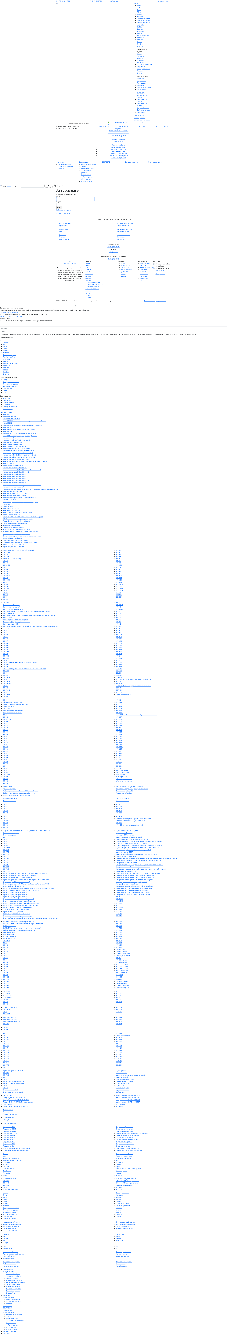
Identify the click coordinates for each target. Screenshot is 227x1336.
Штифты (140, 44)
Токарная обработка (13, 1274)
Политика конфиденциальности (155, 301)
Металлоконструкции (144, 65)
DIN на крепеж (86, 179)
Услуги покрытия (123, 226)
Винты (139, 10)
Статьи (83, 166)
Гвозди (139, 54)
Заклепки (140, 16)
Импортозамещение (65, 164)
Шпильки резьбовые (92, 282)
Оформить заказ (7, 337)
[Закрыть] (0, 340)
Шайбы (139, 27)
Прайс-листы (63, 226)
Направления (141, 81)
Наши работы (10, 1293)
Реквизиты (121, 237)
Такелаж (139, 71)
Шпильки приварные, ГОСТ (95, 285)
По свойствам (141, 89)
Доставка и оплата (123, 235)
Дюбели (139, 14)
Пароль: (59, 202)
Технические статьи (88, 168)
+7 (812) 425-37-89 (113, 247)
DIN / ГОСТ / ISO (64, 231)
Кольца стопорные (143, 18)
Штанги (139, 42)
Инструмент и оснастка (11, 382)
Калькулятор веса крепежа (15, 1321)
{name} (9, 186)
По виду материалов (144, 87)
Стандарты (140, 85)
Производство (8, 1270)
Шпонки (140, 40)
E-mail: (58, 196)
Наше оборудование (13, 1291)
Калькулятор (63, 229)
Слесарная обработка (13, 1284)
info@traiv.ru (113, 252)
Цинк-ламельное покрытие (15, 1282)
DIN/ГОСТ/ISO (7, 1308)
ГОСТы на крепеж (87, 177)
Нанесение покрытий (13, 1289)
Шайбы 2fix (141, 93)
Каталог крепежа (65, 223)
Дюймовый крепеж (143, 110)
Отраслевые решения (65, 166)
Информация (160, 274)
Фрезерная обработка (13, 1276)
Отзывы (62, 237)
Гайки (139, 12)
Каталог (123, 263)
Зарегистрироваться (63, 213)
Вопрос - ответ (86, 175)
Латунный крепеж (143, 108)
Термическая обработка (14, 1280)
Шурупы (140, 46)
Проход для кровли (143, 23)
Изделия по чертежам (13, 1287)
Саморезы (140, 25)
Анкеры (139, 6)
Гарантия (61, 168)
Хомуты (139, 73)
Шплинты (140, 38)
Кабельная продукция (10, 384)
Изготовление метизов (125, 223)
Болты (139, 8)
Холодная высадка (12, 1278)
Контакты (120, 239)
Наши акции (141, 112)
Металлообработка (147, 267)
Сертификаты (64, 239)
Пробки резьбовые (143, 20)
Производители (142, 83)
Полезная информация (89, 164)
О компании (7, 1295)
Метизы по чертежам (124, 229)
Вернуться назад (6, 412)
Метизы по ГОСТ (123, 231)
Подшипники (141, 67)
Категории (140, 79)
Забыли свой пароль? (63, 210)
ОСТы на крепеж (86, 181)
